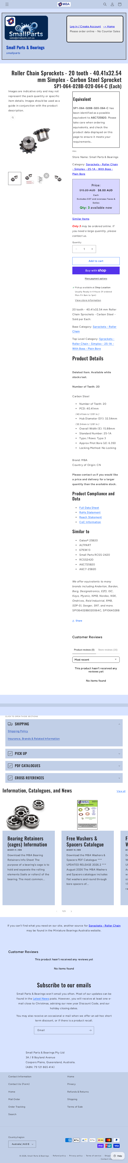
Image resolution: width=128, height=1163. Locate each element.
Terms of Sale (75, 1106)
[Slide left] (56, 911)
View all (121, 791)
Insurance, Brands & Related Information (34, 738)
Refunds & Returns (78, 1091)
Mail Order (14, 1099)
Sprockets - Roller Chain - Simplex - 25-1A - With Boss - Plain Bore (95, 169)
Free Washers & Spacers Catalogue (85, 841)
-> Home (109, 26)
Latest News (41, 998)
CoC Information (90, 522)
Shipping (72, 1099)
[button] (7, 4)
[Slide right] (71, 911)
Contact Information (19, 1076)
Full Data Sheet (89, 507)
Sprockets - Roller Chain (104, 925)
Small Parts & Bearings (38, 1156)
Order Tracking (16, 1106)
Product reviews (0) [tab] (84, 649)
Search (12, 1114)
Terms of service (93, 1156)
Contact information (110, 1159)
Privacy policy (76, 1156)
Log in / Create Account (85, 26)
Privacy (71, 1084)
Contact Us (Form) (19, 1084)
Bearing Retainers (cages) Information (27, 841)
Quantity (76, 242)
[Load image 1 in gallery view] (14, 178)
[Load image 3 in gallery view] (43, 178)
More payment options (96, 278)
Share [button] (79, 620)
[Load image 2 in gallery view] (29, 178)
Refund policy (59, 1156)
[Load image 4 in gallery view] (57, 178)
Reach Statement (90, 517)
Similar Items (80, 218)
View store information (88, 300)
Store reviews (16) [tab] (108, 649)
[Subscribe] (90, 1030)
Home (11, 1091)
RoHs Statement (89, 512)
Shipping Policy (18, 731)
